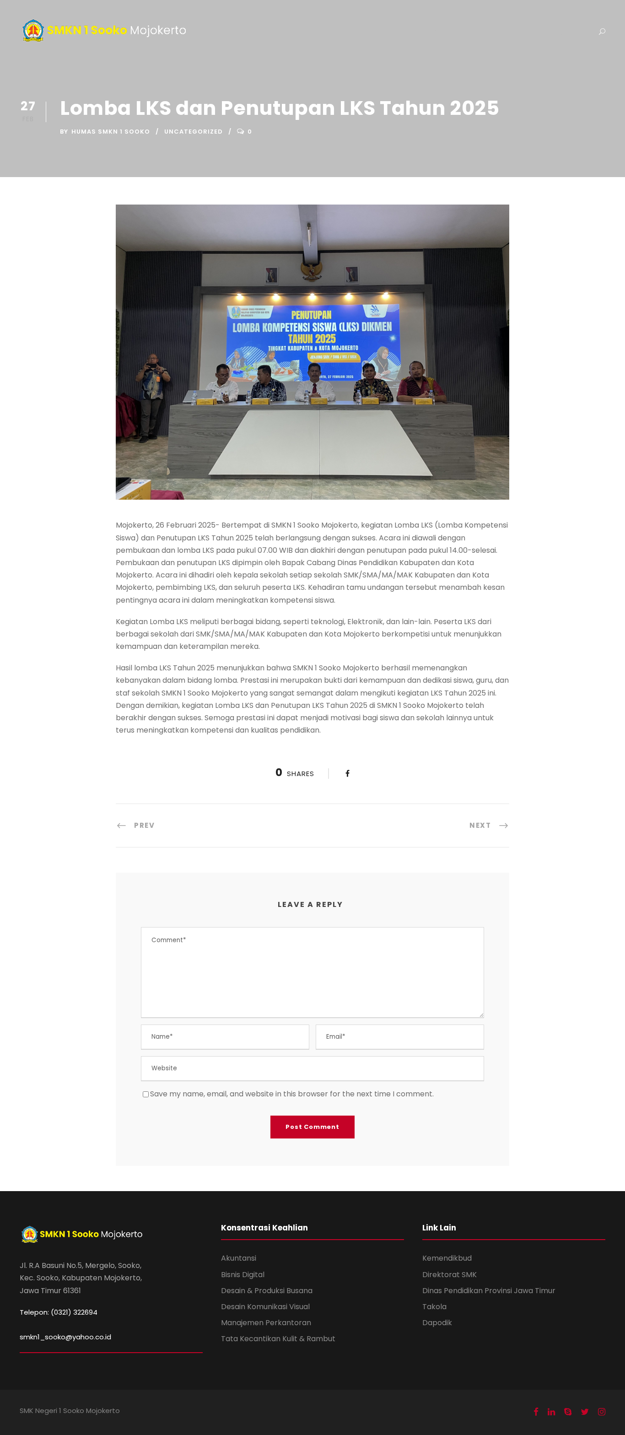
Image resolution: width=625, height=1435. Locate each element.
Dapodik (437, 1322)
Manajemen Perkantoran (266, 1322)
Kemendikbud (447, 1258)
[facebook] (536, 1412)
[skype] (567, 1412)
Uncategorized (193, 131)
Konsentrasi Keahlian (359, 31)
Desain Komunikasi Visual (265, 1306)
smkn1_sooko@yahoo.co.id (65, 1337)
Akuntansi (238, 1258)
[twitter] (585, 1412)
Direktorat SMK (449, 1274)
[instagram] (601, 1412)
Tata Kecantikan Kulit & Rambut (278, 1338)
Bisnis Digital (242, 1274)
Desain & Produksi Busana (266, 1290)
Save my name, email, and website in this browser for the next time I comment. (292, 1094)
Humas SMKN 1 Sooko (110, 131)
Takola (434, 1306)
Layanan (497, 31)
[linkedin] (551, 1412)
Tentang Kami (556, 31)
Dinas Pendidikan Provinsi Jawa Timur (488, 1290)
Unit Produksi (440, 31)
